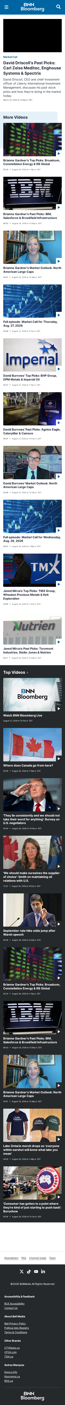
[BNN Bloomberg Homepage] (32, 7)
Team (52, 1257)
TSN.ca (8, 1356)
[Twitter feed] (22, 1271)
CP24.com (10, 1352)
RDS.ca (8, 1380)
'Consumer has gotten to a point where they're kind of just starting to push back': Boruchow (32, 1207)
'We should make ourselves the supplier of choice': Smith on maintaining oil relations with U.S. (31, 876)
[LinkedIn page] (43, 1271)
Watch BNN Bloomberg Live (22, 715)
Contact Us (11, 1308)
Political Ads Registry (16, 1327)
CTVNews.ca (12, 1347)
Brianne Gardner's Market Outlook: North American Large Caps (32, 270)
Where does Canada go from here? (28, 765)
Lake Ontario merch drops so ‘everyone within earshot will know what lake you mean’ (31, 1149)
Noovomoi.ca (12, 1376)
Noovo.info (10, 1372)
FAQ (23, 1257)
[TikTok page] (29, 1271)
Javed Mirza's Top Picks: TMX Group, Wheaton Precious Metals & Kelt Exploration (29, 594)
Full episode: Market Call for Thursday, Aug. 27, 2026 (30, 323)
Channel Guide (37, 1257)
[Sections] (6, 7)
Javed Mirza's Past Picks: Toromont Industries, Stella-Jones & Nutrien (28, 650)
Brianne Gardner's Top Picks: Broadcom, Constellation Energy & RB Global (31, 162)
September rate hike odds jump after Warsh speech (29, 932)
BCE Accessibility (14, 1303)
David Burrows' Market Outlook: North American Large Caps (30, 485)
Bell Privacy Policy (15, 1323)
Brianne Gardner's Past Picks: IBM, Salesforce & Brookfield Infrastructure (30, 216)
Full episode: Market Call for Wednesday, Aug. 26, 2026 (32, 539)
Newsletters (11, 1257)
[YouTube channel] (36, 1271)
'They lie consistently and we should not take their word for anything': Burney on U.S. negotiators (31, 819)
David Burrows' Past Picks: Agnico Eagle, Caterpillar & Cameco (32, 431)
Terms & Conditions (15, 1332)
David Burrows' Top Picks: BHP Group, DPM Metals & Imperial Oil (30, 377)
